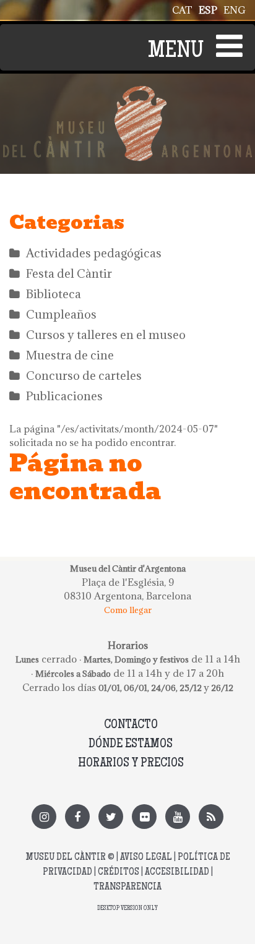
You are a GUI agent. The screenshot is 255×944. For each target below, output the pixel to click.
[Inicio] (127, 93)
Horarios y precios (131, 763)
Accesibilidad (177, 872)
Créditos (118, 872)
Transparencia (127, 887)
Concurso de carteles (84, 375)
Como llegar (128, 610)
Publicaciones (64, 395)
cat (182, 10)
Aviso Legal (146, 857)
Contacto (131, 725)
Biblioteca (53, 293)
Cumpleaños (61, 314)
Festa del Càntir (69, 273)
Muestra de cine (70, 355)
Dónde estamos (131, 744)
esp (208, 10)
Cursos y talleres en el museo (106, 334)
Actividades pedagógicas (94, 253)
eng (234, 10)
